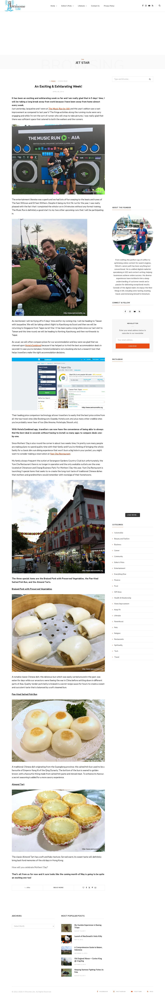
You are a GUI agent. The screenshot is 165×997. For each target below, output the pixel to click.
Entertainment (119, 568)
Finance (117, 580)
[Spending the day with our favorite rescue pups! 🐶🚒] (132, 395)
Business (117, 544)
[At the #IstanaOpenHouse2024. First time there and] (119, 459)
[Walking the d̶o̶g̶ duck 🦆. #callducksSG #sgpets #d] (146, 427)
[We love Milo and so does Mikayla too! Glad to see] (119, 499)
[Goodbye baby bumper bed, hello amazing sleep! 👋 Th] (119, 443)
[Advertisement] (82, 37)
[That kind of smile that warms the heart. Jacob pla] (146, 499)
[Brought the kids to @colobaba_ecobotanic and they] (119, 483)
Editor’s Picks (66, 6)
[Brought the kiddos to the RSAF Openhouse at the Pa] (119, 507)
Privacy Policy (109, 6)
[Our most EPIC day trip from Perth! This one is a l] (132, 403)
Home (53, 6)
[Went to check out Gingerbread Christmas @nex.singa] (132, 483)
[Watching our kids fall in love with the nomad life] (119, 403)
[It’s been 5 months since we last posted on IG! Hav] (146, 451)
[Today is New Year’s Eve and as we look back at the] (132, 475)
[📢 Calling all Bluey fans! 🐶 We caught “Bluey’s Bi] (132, 459)
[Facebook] (86, 887)
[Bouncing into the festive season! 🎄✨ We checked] (146, 395)
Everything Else (120, 574)
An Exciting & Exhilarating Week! (58, 86)
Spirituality (118, 645)
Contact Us (95, 6)
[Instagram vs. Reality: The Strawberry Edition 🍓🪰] (119, 395)
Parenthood (118, 621)
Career (116, 550)
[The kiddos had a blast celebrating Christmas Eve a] (119, 387)
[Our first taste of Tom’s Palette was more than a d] (132, 371)
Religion (117, 633)
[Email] (95, 887)
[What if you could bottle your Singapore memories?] (146, 419)
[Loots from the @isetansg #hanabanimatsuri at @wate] (119, 427)
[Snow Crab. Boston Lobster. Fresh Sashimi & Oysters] (119, 371)
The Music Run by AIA (59, 108)
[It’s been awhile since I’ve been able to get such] (146, 459)
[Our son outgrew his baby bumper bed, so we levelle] (132, 443)
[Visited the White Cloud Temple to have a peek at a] (119, 491)
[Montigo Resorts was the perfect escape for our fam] (119, 451)
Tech (116, 651)
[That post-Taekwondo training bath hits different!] (132, 427)
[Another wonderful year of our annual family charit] (119, 379)
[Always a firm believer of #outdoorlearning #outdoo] (146, 371)
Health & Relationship (122, 598)
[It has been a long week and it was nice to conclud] (146, 467)
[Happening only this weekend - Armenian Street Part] (132, 467)
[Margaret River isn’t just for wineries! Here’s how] (146, 403)
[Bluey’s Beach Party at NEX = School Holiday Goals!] (132, 435)
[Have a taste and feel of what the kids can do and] (146, 475)
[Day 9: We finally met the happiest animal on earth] (132, 411)
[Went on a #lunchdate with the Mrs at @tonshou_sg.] (132, 387)
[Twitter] (89, 887)
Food (53, 81)
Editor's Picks (119, 562)
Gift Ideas (118, 592)
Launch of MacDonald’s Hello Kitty (88, 936)
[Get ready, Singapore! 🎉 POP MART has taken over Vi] (146, 411)
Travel (116, 657)
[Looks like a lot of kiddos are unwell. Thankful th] (146, 483)
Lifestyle (117, 615)
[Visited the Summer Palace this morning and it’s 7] (132, 491)
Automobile (118, 533)
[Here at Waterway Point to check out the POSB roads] (146, 379)
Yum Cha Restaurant (60, 453)
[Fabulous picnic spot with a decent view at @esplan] (132, 419)
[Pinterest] (92, 887)
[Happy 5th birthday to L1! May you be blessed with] (119, 435)
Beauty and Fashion (121, 539)
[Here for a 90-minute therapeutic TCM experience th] (132, 451)
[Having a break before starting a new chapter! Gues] (119, 475)
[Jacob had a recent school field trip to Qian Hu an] (132, 499)
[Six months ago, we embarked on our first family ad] (119, 419)
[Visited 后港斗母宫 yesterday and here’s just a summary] (146, 491)
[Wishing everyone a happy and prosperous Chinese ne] (132, 379)
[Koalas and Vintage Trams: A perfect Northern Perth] (146, 387)
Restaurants (119, 639)
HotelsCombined (33, 345)
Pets (116, 627)
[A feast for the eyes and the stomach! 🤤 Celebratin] (146, 435)
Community (118, 556)
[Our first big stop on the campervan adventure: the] (119, 411)
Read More (58, 888)
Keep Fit (117, 610)
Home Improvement (121, 604)
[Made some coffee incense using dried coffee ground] (119, 467)
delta (28, 888)
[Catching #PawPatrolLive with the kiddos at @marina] (146, 443)
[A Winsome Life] (15, 5)
